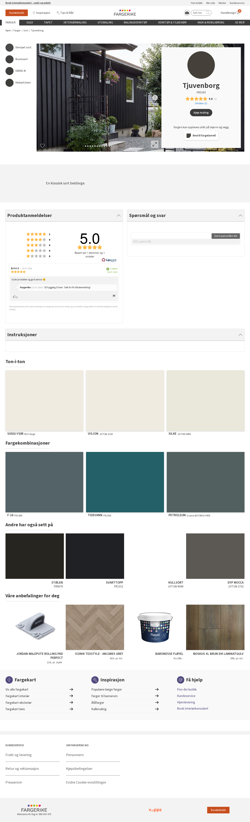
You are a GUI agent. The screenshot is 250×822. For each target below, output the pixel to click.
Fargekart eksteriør (18, 702)
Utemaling (105, 23)
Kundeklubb (16, 13)
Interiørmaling (75, 23)
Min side (210, 3)
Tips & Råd (66, 13)
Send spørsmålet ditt (225, 236)
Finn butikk (197, 3)
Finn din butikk (187, 689)
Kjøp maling (201, 113)
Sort (25, 30)
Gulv (30, 23)
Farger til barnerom (104, 696)
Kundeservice (237, 3)
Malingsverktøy (135, 23)
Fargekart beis (15, 709)
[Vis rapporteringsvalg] (114, 296)
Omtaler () (201, 103)
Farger (10, 23)
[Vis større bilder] (154, 144)
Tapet (48, 23)
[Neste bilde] (155, 97)
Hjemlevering (186, 702)
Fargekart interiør (17, 696)
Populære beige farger (106, 689)
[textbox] (186, 241)
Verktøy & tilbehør (172, 23)
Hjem (8, 30)
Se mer (240, 23)
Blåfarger (97, 702)
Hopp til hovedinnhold (14, 2)
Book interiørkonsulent (192, 708)
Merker (222, 3)
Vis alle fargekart (16, 689)
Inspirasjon (43, 13)
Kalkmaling (99, 709)
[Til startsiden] (125, 13)
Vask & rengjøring (210, 23)
